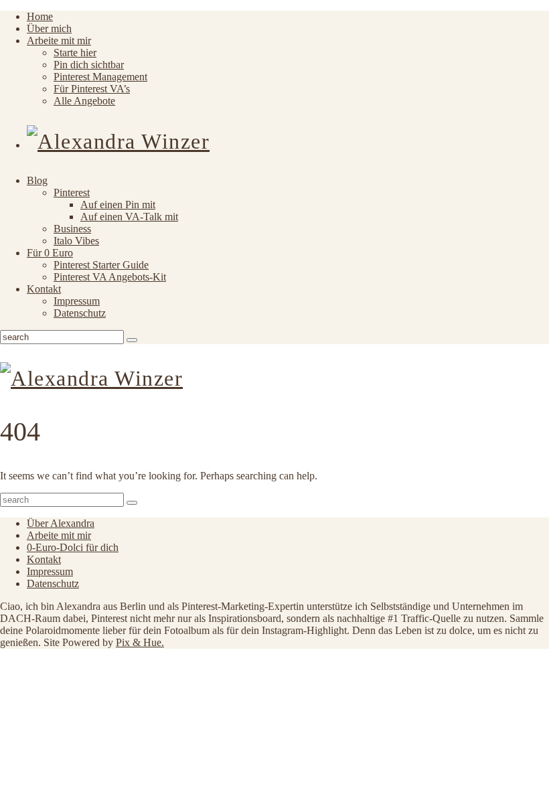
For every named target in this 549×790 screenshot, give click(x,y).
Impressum (77, 301)
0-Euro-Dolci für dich (73, 547)
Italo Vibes (76, 240)
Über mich (49, 28)
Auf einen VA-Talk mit (129, 216)
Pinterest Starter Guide (101, 264)
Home (40, 16)
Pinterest (72, 192)
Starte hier (75, 52)
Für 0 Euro (50, 252)
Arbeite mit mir (59, 40)
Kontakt (44, 289)
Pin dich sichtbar (89, 64)
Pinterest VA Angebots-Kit (110, 277)
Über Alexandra (60, 523)
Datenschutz (80, 313)
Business (72, 228)
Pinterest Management (100, 76)
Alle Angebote (84, 100)
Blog (37, 180)
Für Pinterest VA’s (92, 88)
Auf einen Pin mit (117, 204)
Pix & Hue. (140, 642)
